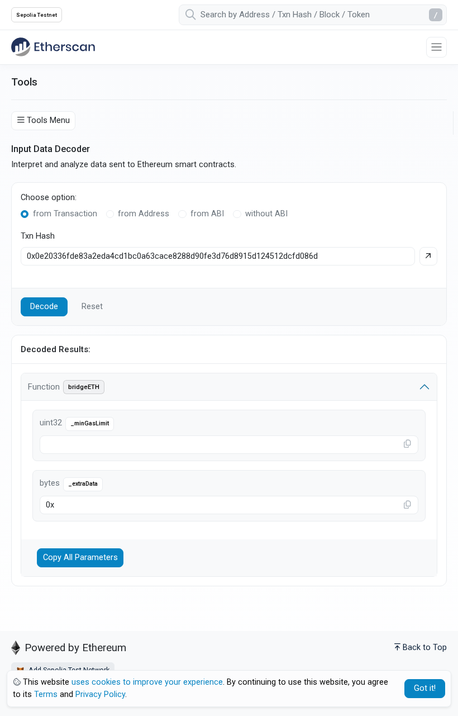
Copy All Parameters (80, 557)
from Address (143, 214)
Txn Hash (38, 236)
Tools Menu (48, 120)
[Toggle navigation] (436, 47)
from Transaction (65, 214)
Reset (92, 306)
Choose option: (49, 197)
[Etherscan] (53, 47)
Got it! (425, 688)
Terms (46, 694)
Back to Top (425, 647)
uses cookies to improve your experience (147, 682)
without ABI (266, 214)
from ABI (207, 214)
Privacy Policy (100, 694)
